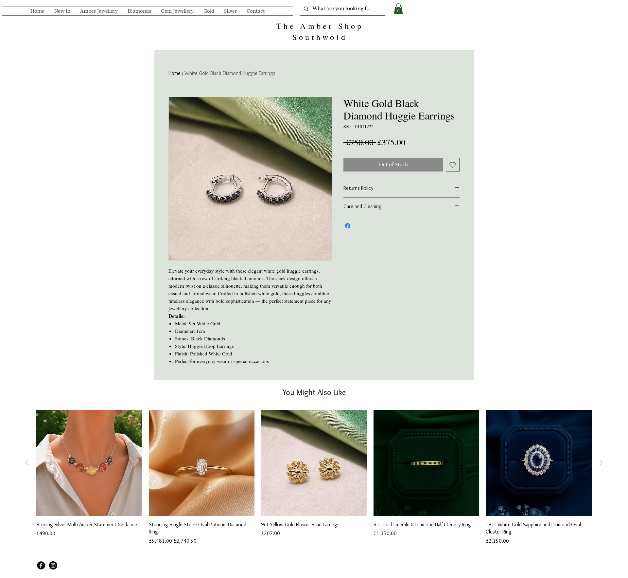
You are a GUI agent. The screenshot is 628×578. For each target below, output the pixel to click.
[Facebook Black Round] (41, 565)
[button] (398, 8)
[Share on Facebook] (348, 226)
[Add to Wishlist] (453, 165)
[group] (314, 477)
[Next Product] (601, 462)
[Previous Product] (27, 462)
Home (174, 73)
